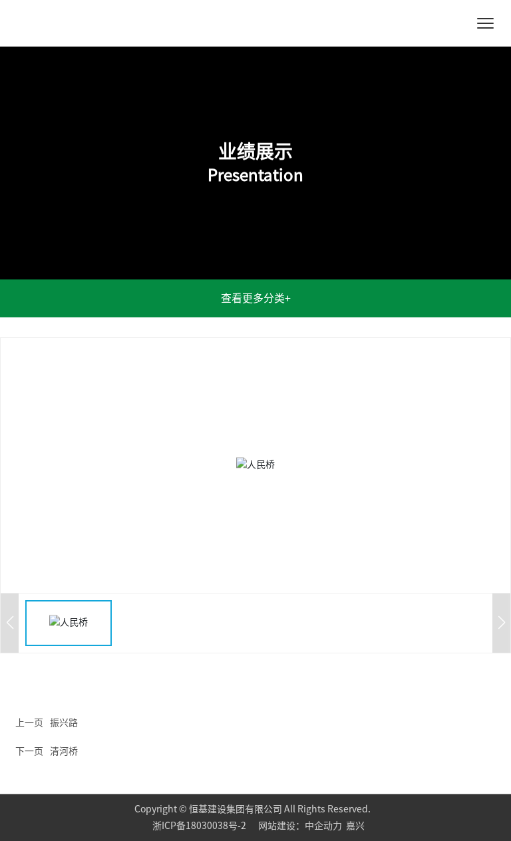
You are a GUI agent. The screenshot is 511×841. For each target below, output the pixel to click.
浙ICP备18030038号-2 (200, 825)
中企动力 (323, 825)
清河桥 (64, 751)
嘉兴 (355, 825)
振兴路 (64, 722)
